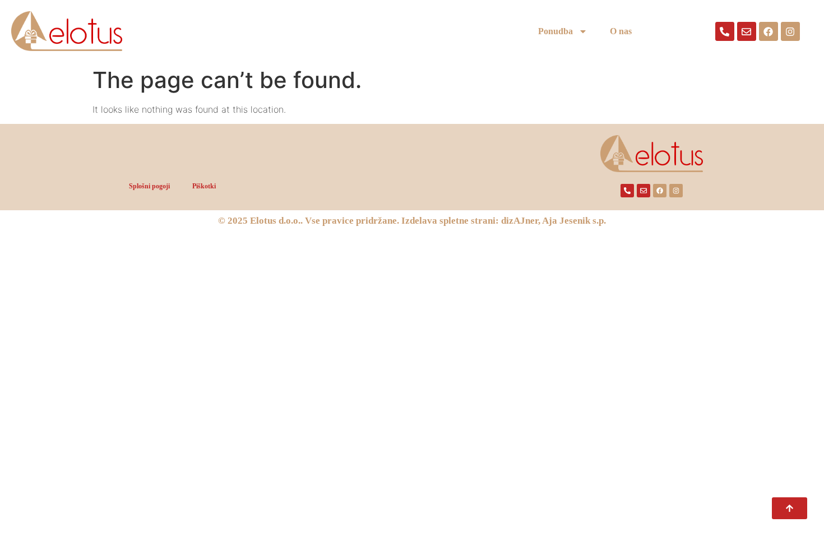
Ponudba (555, 31)
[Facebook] (768, 31)
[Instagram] (790, 31)
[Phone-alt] (724, 31)
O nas (621, 31)
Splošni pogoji (149, 186)
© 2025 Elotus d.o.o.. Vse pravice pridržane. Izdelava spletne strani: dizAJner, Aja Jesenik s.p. (412, 220)
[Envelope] (746, 31)
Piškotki (204, 186)
